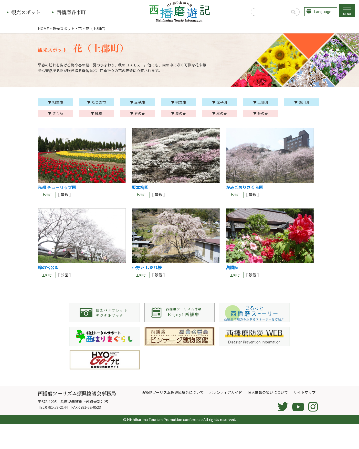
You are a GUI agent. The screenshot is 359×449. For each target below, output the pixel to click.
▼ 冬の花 (260, 113)
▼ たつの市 (96, 102)
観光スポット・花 (67, 28)
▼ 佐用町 (301, 102)
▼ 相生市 (55, 102)
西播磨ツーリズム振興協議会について (172, 392)
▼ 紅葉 (96, 113)
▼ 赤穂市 (137, 102)
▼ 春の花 (137, 113)
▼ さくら (55, 113)
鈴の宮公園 (48, 267)
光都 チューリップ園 (57, 187)
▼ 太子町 (219, 102)
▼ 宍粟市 (178, 102)
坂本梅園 (140, 187)
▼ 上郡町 (260, 102)
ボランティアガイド (225, 392)
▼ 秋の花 (219, 113)
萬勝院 (232, 267)
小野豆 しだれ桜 (147, 267)
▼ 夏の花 (178, 113)
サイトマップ (305, 392)
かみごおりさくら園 (244, 187)
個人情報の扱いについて (268, 392)
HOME (43, 28)
